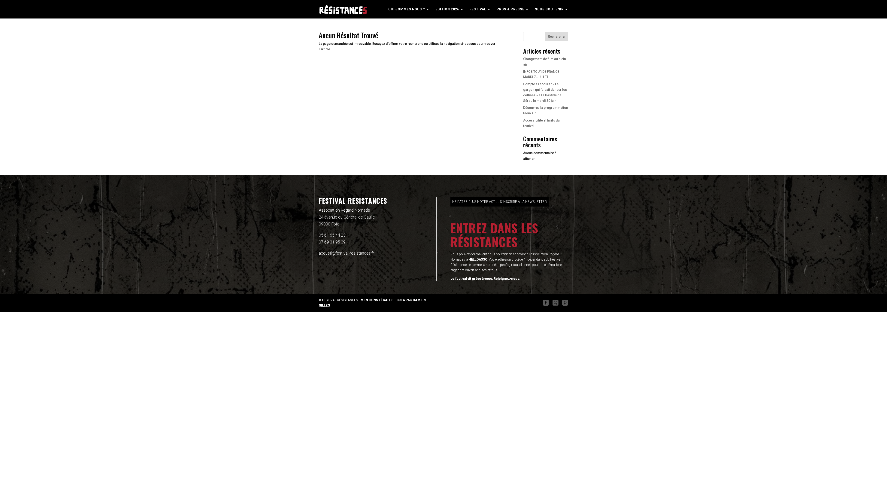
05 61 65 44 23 (332, 235)
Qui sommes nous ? (406, 9)
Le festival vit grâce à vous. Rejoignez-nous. (485, 278)
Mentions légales (377, 300)
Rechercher (557, 36)
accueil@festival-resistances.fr (346, 253)
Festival (478, 9)
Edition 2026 (447, 9)
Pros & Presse (510, 9)
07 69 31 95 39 (332, 242)
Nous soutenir (549, 9)
